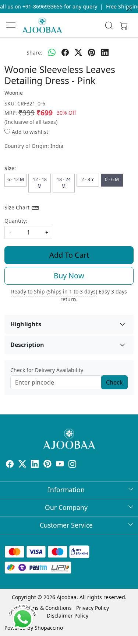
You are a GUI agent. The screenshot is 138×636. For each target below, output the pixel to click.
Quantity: (15, 220)
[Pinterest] (47, 465)
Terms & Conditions (48, 607)
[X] (22, 465)
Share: (34, 52)
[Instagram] (72, 465)
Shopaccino (49, 627)
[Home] (42, 25)
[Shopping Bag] (122, 25)
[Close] (129, 8)
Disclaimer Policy (67, 615)
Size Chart (17, 207)
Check (114, 382)
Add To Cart (69, 255)
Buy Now (69, 276)
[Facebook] (9, 465)
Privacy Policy (92, 607)
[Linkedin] (34, 465)
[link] (109, 25)
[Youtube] (60, 465)
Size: (10, 168)
